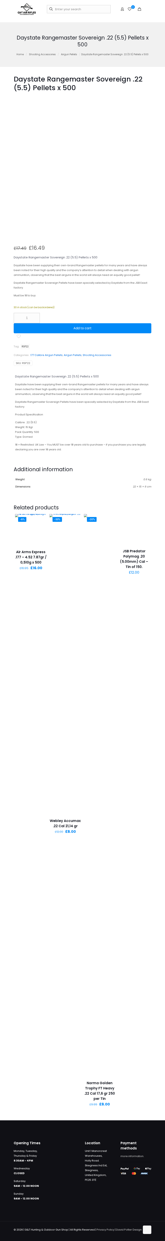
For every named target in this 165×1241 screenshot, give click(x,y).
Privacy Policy (105, 1230)
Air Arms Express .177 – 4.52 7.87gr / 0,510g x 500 (30, 557)
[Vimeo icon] (133, 1234)
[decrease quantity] (18, 318)
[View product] (41, 528)
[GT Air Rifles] (27, 9)
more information (132, 1156)
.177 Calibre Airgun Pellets (46, 355)
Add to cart (82, 328)
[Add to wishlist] (41, 536)
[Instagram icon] (137, 1234)
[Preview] (41, 545)
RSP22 (25, 346)
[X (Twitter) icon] (128, 1234)
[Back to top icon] (147, 1230)
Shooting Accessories (42, 54)
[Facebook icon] (124, 1234)
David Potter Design (129, 1230)
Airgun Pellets (69, 54)
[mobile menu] (146, 9)
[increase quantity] (35, 318)
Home (20, 54)
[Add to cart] (41, 519)
